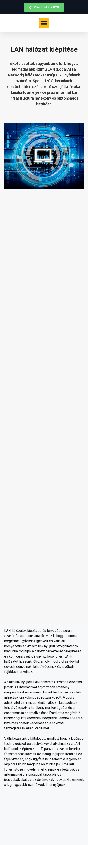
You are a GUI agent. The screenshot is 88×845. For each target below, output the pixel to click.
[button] (44, 23)
